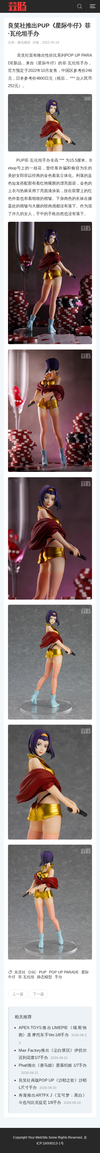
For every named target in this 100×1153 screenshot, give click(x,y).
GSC (32, 972)
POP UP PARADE (64, 972)
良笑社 (20, 972)
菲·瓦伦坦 (26, 977)
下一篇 (38, 994)
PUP (42, 972)
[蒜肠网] (17, 6)
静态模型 (24, 42)
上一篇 (17, 994)
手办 (58, 977)
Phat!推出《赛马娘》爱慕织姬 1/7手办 (53, 1065)
